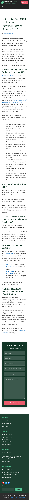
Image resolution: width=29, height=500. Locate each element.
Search (4, 486)
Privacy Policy (14, 497)
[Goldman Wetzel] (9, 2)
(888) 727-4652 (7, 434)
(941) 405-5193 (6, 453)
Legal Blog (5, 426)
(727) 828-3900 (7, 469)
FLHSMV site (9, 253)
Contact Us (5, 421)
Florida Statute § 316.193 (10, 76)
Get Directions (6, 444)
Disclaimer (22, 497)
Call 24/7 (24, 2)
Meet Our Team (6, 423)
